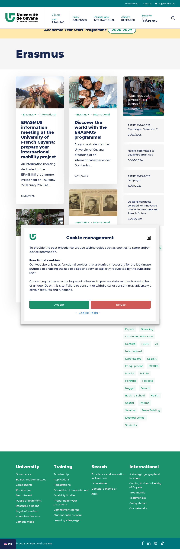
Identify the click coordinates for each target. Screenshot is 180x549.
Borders (130, 343)
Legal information (27, 511)
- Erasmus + (28, 114)
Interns (144, 403)
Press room (23, 490)
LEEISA (151, 358)
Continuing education (139, 336)
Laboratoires (133, 358)
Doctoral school (135, 417)
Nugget (130, 388)
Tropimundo (137, 492)
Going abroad (137, 503)
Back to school (135, 395)
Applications (62, 479)
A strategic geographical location (144, 476)
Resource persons (27, 506)
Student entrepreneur (68, 515)
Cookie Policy (88, 313)
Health (155, 395)
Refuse (121, 304)
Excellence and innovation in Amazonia (108, 476)
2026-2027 (122, 30)
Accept (59, 304)
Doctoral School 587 (104, 488)
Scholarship (61, 474)
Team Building (151, 410)
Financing (146, 329)
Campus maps (25, 521)
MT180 (144, 373)
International (133, 351)
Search (145, 388)
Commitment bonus (66, 509)
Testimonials (137, 497)
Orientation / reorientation (71, 490)
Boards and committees (31, 479)
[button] (149, 238)
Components (24, 484)
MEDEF (153, 366)
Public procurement (28, 500)
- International (47, 114)
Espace (129, 329)
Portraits (130, 380)
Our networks (138, 508)
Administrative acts (28, 516)
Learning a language (66, 520)
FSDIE (145, 343)
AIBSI (94, 494)
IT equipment (134, 366)
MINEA (129, 373)
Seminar (130, 410)
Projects (147, 380)
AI (156, 343)
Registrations (62, 484)
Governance (23, 474)
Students (131, 425)
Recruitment (24, 495)
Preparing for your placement (65, 502)
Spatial (129, 403)
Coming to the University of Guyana (145, 485)
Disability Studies (65, 495)
